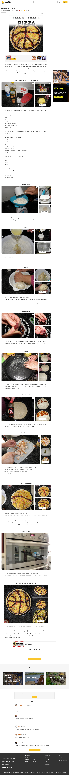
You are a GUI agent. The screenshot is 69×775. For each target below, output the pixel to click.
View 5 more (42, 104)
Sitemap (46, 763)
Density (4, 10)
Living (34, 759)
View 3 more (44, 211)
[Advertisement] (61, 86)
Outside (34, 761)
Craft (26, 763)
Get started (47, 759)
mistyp (19, 715)
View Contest (51, 644)
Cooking (8, 10)
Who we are (47, 764)
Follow (13, 58)
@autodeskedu (64, 760)
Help (46, 761)
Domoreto (20, 742)
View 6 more (45, 461)
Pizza (12, 10)
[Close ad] (68, 71)
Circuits (26, 757)
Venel (19, 726)
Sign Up (65, 2)
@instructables (64, 757)
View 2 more (42, 251)
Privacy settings (32, 772)
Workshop (27, 759)
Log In (59, 2)
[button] (50, 13)
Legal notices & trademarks (60, 772)
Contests (21, 2)
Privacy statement (24, 772)
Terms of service (16, 772)
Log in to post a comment (34, 750)
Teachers (27, 2)
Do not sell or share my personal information (45, 772)
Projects (16, 2)
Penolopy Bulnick (21, 705)
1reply (17, 711)
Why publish (47, 757)
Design (26, 761)
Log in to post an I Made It (34, 659)
